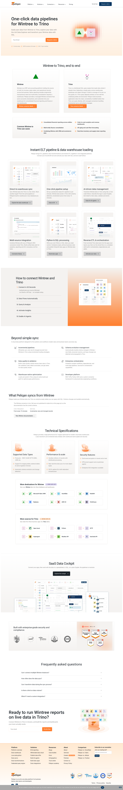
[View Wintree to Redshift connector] (90, 494)
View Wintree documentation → (25, 416)
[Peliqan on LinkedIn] (16, 785)
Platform (30, 4)
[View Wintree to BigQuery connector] (33, 502)
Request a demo (52, 40)
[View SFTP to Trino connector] (90, 528)
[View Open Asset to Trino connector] (33, 528)
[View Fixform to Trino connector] (61, 528)
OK (102, 787)
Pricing (71, 4)
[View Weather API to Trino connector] (61, 537)
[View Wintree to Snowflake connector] (61, 494)
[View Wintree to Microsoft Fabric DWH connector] (33, 494)
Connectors (50, 4)
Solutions (40, 4)
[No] (120, 787)
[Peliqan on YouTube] (12, 785)
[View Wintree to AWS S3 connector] (61, 502)
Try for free (47, 729)
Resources (61, 4)
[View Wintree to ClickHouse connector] (90, 502)
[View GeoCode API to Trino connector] (90, 537)
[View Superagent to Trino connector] (33, 537)
